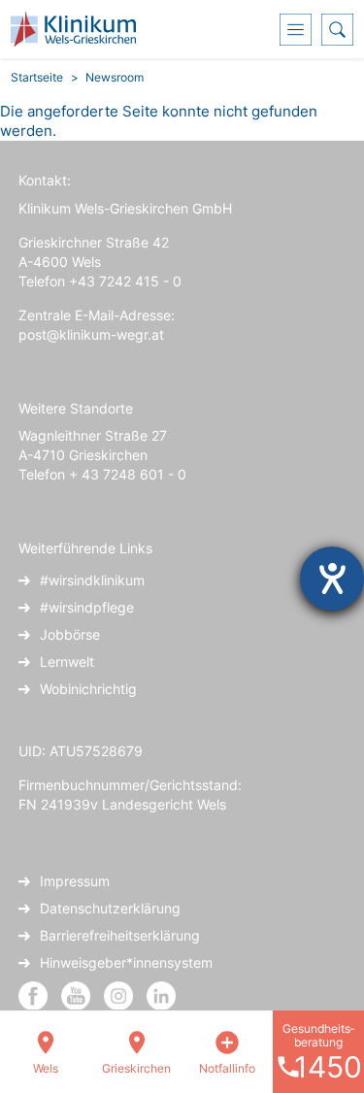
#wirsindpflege (87, 607)
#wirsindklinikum (92, 580)
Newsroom (114, 77)
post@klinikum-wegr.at (91, 334)
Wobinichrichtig (88, 688)
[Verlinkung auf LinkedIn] (161, 994)
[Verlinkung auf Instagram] (120, 994)
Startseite (37, 77)
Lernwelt (67, 661)
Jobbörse (70, 634)
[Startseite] (80, 29)
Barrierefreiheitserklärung (120, 935)
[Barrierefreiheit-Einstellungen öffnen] (332, 578)
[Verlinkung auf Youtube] (77, 994)
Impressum (75, 881)
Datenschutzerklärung (110, 908)
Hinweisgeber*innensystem (126, 962)
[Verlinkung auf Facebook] (33, 994)
